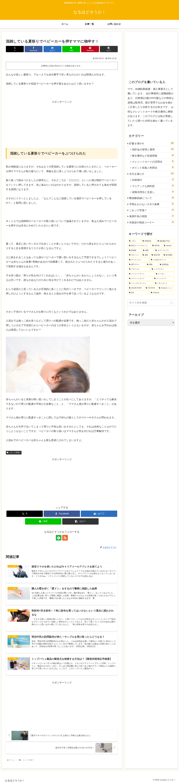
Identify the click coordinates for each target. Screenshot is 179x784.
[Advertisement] (62, 123)
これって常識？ (15, 452)
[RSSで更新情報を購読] (65, 538)
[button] (109, 49)
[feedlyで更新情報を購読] (58, 538)
